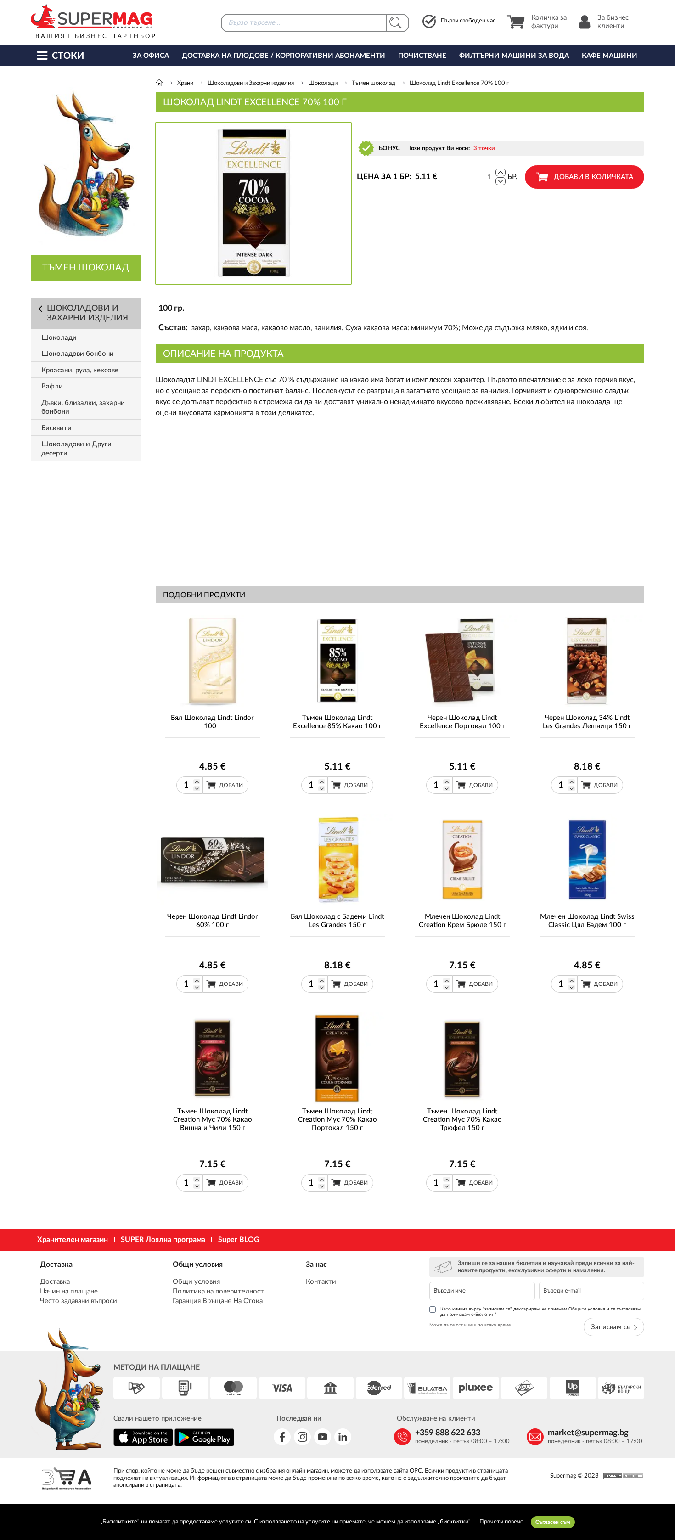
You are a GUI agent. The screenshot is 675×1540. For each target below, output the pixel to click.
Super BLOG (238, 1239)
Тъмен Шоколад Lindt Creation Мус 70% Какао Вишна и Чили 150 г (212, 1119)
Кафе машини (609, 55)
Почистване (422, 55)
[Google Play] (204, 1445)
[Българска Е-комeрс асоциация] (66, 1480)
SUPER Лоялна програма (163, 1239)
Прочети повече (501, 1522)
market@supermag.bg (588, 1433)
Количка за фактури (549, 21)
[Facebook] (282, 1436)
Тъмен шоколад (373, 83)
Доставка (56, 1264)
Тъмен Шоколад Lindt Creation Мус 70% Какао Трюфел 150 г (462, 1119)
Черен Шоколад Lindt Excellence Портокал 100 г (462, 722)
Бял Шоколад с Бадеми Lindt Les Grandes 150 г (337, 920)
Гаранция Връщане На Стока (218, 1301)
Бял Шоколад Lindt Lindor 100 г (212, 722)
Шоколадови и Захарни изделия (251, 83)
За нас (316, 1264)
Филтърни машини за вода (514, 55)
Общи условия (198, 1264)
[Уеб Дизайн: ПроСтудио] (621, 1476)
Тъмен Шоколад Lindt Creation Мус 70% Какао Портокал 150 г (337, 1119)
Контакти (321, 1281)
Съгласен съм (552, 1522)
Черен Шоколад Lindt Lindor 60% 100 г (212, 920)
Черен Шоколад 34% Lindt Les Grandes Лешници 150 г (587, 722)
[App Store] (143, 1445)
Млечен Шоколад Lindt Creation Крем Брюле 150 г (462, 920)
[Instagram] (302, 1436)
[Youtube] (322, 1436)
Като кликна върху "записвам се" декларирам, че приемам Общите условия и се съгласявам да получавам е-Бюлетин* (540, 1312)
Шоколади (323, 83)
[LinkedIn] (342, 1436)
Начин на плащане (69, 1291)
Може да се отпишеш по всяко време (470, 1325)
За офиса (151, 55)
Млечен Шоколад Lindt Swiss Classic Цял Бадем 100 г (587, 920)
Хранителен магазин (72, 1239)
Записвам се (610, 1327)
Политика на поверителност (218, 1291)
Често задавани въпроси (78, 1301)
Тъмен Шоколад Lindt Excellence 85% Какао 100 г (337, 722)
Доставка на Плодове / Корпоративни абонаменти (283, 55)
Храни (185, 83)
